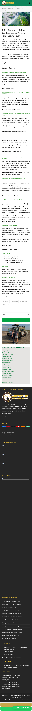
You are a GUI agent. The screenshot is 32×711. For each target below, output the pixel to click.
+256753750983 (8, 654)
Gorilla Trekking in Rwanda (9, 434)
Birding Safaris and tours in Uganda (11, 626)
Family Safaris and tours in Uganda (11, 604)
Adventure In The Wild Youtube (10, 684)
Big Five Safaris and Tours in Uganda (12, 616)
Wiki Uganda (5, 679)
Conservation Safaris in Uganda (10, 635)
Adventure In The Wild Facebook (11, 686)
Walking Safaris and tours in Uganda (12, 632)
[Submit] (28, 314)
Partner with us (26, 699)
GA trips (4, 436)
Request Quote (16, 705)
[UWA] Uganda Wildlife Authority (11, 675)
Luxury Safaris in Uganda (9, 607)
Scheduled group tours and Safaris (11, 613)
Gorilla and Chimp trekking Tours (11, 601)
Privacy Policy (17, 699)
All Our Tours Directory (8, 432)
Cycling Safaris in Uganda (9, 638)
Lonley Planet (5, 681)
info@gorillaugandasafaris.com (13, 657)
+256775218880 (8, 651)
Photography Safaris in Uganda (10, 623)
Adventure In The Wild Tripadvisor (11, 677)
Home (3, 8)
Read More (5, 417)
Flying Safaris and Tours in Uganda (11, 620)
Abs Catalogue (6, 688)
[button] (29, 3)
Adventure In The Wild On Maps (10, 683)
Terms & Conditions (7, 699)
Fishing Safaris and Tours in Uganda (12, 629)
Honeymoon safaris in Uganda (10, 610)
